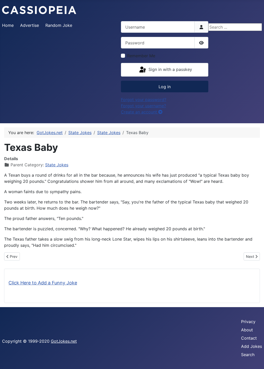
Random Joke (58, 25)
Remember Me (141, 55)
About (247, 329)
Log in (165, 86)
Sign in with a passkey (169, 69)
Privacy (248, 321)
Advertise (29, 25)
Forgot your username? (143, 105)
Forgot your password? (143, 99)
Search (247, 354)
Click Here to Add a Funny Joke (43, 282)
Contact (249, 338)
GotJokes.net (64, 341)
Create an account (139, 111)
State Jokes (56, 164)
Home (8, 25)
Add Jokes (251, 346)
